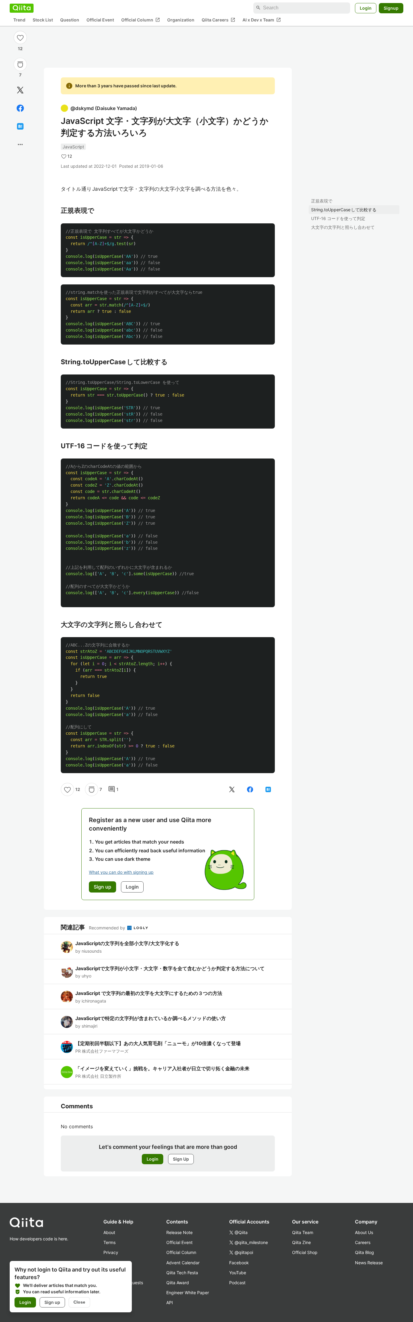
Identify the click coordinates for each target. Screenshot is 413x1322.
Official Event (100, 19)
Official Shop (304, 1252)
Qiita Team (302, 1232)
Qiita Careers (218, 20)
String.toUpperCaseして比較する (343, 209)
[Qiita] (22, 7)
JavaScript (73, 146)
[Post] (20, 90)
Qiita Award (177, 1282)
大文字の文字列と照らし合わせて (343, 227)
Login (366, 7)
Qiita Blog (364, 1252)
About (109, 1232)
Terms (109, 1242)
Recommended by (107, 927)
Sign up (52, 1302)
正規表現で (321, 200)
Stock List (43, 19)
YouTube (237, 1272)
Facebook (239, 1262)
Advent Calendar (183, 1262)
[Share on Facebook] (20, 108)
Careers (362, 1242)
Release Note (179, 1232)
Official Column (140, 20)
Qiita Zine (301, 1242)
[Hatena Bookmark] (20, 126)
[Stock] (20, 64)
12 (20, 48)
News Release (369, 1262)
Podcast (237, 1282)
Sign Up (181, 1159)
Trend (19, 19)
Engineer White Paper (187, 1292)
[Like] (20, 37)
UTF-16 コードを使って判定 (338, 218)
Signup (391, 7)
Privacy (110, 1252)
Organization (180, 19)
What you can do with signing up (121, 872)
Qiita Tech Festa (182, 1272)
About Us (364, 1232)
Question (69, 19)
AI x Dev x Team (261, 20)
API (169, 1302)
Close (79, 1302)
